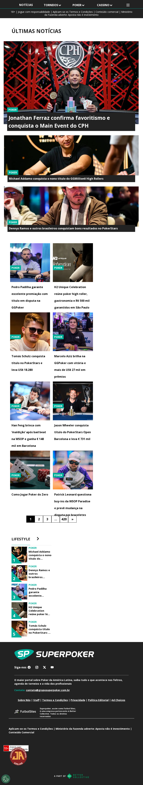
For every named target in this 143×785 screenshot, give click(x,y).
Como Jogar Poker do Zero (30, 494)
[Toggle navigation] (128, 5)
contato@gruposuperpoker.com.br (48, 690)
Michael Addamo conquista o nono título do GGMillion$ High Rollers (56, 179)
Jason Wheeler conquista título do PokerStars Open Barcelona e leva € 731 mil (72, 432)
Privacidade (78, 700)
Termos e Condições (55, 700)
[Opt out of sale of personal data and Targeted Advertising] (5, 779)
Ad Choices (118, 700)
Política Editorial (98, 700)
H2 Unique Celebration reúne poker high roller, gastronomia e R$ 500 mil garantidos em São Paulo (40, 610)
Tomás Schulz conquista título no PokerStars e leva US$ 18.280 (28, 363)
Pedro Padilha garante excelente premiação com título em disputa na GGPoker (39, 592)
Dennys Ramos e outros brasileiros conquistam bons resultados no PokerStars (63, 228)
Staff (36, 700)
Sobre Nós (24, 700)
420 (64, 519)
